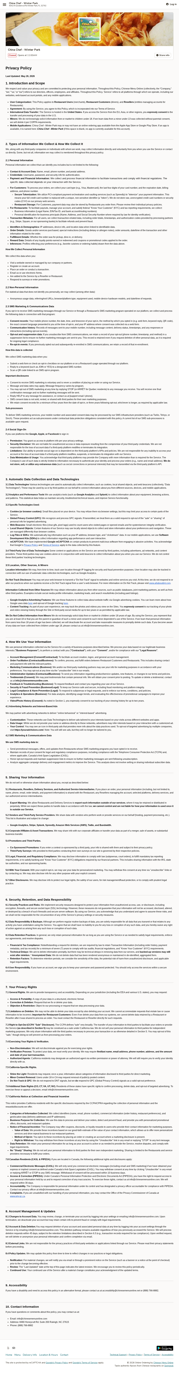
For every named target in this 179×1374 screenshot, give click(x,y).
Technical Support (118, 1354)
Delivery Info (30, 1355)
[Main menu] (4, 4)
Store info (164, 55)
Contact (64, 1355)
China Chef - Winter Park (23, 3)
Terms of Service (152, 1354)
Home (9, 1355)
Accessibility (167, 1354)
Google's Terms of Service (85, 1362)
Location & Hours (48, 1355)
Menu (17, 1355)
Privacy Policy (135, 1354)
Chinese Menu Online (163, 1362)
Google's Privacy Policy (57, 1362)
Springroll (168, 1365)
